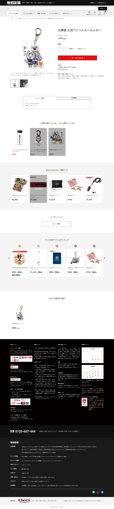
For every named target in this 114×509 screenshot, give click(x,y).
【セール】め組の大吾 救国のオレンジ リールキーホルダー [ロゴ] (38, 151)
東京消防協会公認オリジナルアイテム (54, 449)
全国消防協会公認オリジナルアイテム (75, 449)
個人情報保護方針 (79, 500)
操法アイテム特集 (39, 446)
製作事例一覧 (25, 469)
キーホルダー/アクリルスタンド (36, 18)
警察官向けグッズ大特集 (49, 452)
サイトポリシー (42, 485)
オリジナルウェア (26, 460)
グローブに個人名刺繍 (34, 456)
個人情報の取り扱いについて (55, 485)
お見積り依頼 (42, 477)
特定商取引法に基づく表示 (71, 485)
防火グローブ (25, 449)
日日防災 (40, 449)
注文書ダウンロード (44, 481)
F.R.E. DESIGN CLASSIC (84, 446)
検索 (102, 8)
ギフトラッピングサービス (49, 456)
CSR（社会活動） (32, 485)
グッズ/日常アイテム (21, 18)
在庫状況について (82, 48)
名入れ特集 (24, 456)
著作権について (100, 500)
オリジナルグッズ (47, 460)
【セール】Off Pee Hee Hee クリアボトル (20, 150)
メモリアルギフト (58, 460)
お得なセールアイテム (27, 446)
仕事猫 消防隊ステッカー (55, 149)
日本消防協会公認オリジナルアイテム (31, 452)
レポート (24, 465)
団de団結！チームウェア (70, 446)
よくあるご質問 (34, 477)
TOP (12, 18)
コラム (29, 465)
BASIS (94, 446)
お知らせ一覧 (25, 473)
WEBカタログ (25, 481)
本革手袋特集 (33, 449)
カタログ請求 (33, 481)
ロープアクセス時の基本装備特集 (54, 446)
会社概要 (24, 485)
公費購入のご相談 (61, 456)
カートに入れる (77, 58)
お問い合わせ (51, 477)
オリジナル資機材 (37, 460)
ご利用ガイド (25, 477)
